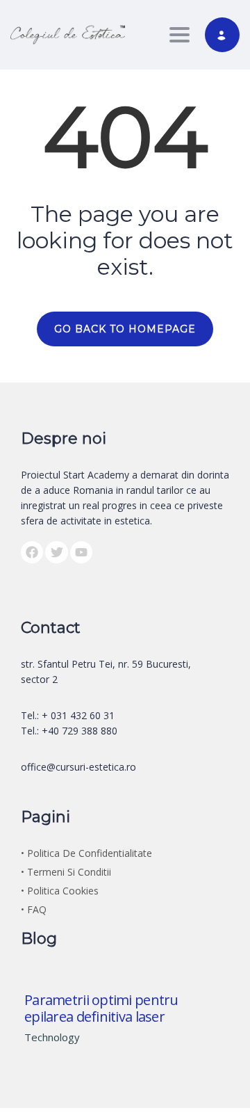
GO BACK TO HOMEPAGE (125, 329)
